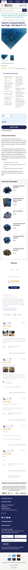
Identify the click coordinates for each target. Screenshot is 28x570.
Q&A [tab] (17, 269)
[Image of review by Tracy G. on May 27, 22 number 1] (5, 369)
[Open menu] (2, 5)
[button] (4, 1)
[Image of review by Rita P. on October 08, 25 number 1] (5, 333)
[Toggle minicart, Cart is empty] (25, 5)
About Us (3, 513)
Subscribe (6, 544)
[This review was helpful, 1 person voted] (21, 353)
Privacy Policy (14, 567)
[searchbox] (8, 314)
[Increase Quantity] (11, 115)
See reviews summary (20, 68)
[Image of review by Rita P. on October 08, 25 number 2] (11, 333)
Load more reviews (14, 476)
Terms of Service (13, 548)
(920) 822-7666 (6, 501)
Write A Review (14, 287)
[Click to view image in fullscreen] (14, 41)
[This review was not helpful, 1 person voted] (23, 392)
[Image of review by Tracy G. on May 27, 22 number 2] (11, 369)
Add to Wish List (7, 130)
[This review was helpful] (21, 392)
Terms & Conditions (14, 565)
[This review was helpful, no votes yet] (21, 420)
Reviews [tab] (12, 269)
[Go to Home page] (8, 5)
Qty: (3, 115)
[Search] (24, 10)
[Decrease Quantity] (11, 116)
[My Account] (21, 5)
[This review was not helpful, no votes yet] (23, 353)
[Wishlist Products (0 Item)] (23, 5)
